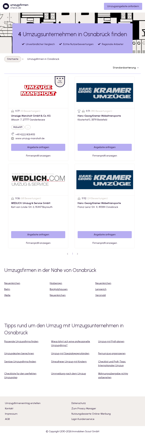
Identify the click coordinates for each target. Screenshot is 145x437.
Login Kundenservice (82, 419)
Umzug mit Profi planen (111, 341)
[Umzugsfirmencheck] (16, 6)
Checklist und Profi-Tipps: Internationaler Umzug (112, 363)
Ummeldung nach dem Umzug (68, 373)
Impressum (11, 413)
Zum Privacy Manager (83, 408)
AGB (7, 419)
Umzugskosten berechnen (19, 353)
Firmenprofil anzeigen (38, 155)
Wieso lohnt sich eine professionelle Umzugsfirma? (70, 343)
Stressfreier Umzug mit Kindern (69, 361)
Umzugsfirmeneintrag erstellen (22, 403)
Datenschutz (78, 403)
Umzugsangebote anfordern (123, 6)
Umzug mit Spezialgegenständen (70, 353)
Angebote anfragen (38, 147)
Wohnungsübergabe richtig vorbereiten (113, 375)
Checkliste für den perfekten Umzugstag (20, 375)
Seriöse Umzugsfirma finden (20, 361)
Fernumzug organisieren (112, 353)
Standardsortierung (124, 67)
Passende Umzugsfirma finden (21, 341)
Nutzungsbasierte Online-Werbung (91, 413)
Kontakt (9, 408)
